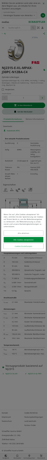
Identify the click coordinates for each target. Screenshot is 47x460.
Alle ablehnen (23, 233)
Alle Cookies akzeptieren (23, 240)
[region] (23, 230)
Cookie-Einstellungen (23, 246)
